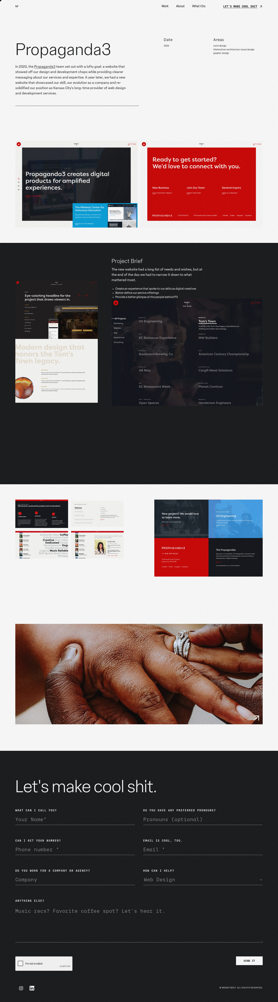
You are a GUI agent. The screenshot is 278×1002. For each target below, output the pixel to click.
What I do (198, 6)
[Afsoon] (139, 674)
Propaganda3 (44, 66)
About (180, 6)
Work (165, 6)
